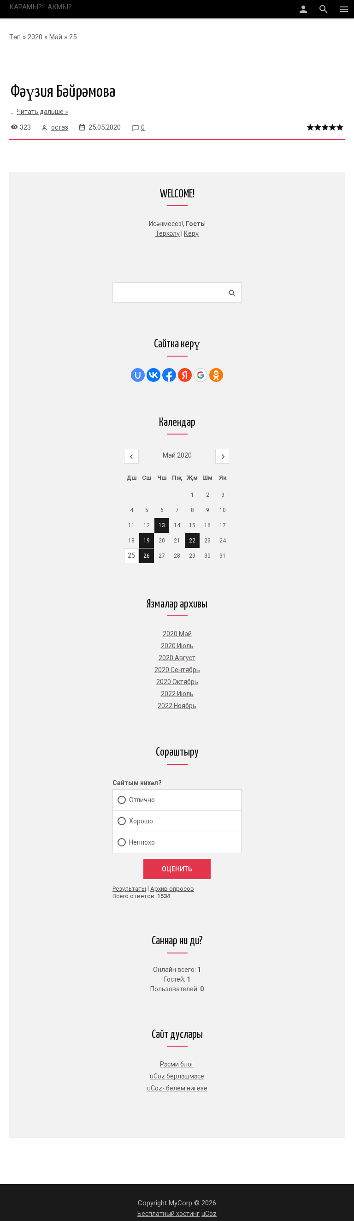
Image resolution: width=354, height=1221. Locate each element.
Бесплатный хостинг (168, 1213)
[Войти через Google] (200, 375)
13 (162, 525)
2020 (35, 37)
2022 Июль (177, 693)
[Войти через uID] (138, 375)
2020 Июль (177, 645)
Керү (191, 233)
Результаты (129, 888)
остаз (59, 127)
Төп (15, 37)
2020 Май (177, 633)
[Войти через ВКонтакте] (153, 375)
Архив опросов (172, 888)
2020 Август (177, 657)
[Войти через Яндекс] (185, 375)
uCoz (209, 1213)
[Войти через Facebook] (169, 375)
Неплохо (142, 842)
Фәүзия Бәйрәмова (63, 92)
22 (192, 540)
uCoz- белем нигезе (177, 1088)
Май (55, 37)
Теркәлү (167, 233)
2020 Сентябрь (177, 669)
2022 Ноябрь (177, 705)
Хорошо (141, 821)
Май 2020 (177, 455)
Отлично (142, 800)
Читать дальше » (42, 111)
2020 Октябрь (177, 681)
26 (146, 556)
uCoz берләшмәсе (177, 1076)
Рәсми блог (177, 1064)
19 (146, 540)
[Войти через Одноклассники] (216, 375)
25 (131, 555)
